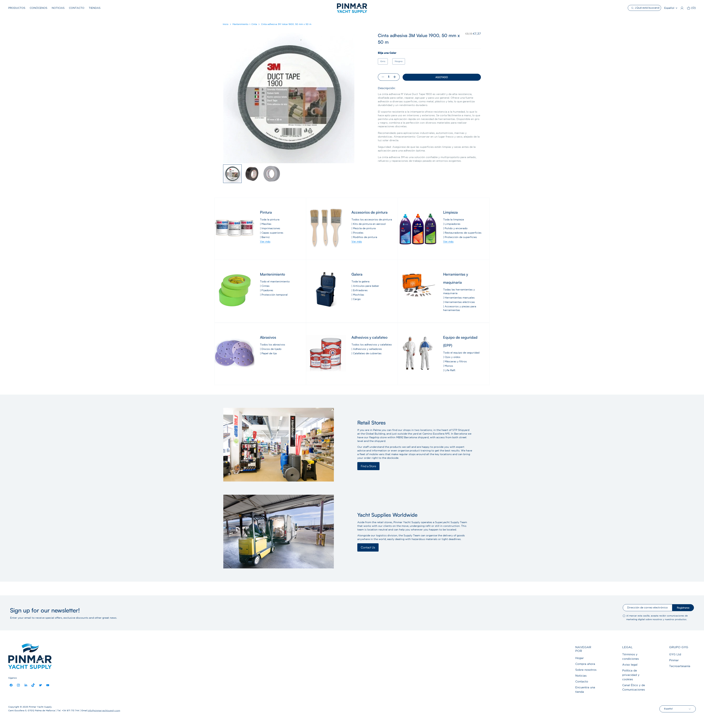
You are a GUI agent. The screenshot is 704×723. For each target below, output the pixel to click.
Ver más (265, 242)
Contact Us (368, 547)
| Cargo (356, 299)
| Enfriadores (359, 290)
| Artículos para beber (365, 286)
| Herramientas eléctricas (459, 302)
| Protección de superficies (460, 237)
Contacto (76, 8)
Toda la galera (360, 282)
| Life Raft (449, 370)
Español (669, 8)
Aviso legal (629, 665)
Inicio (225, 24)
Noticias (58, 8)
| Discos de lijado (270, 349)
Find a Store (368, 466)
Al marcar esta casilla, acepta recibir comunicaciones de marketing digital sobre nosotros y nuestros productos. (657, 618)
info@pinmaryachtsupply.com (104, 711)
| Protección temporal (274, 295)
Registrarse (683, 607)
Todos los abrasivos (272, 345)
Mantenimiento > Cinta (244, 24)
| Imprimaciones (270, 228)
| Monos (448, 366)
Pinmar (674, 660)
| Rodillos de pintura (364, 237)
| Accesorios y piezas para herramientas (459, 308)
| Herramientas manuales (459, 298)
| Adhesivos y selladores (366, 349)
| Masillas (265, 224)
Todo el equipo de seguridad (461, 353)
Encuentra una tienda (585, 689)
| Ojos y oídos (451, 357)
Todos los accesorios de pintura (371, 220)
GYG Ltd (675, 654)
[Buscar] (633, 8)
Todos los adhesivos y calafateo (371, 345)
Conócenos (38, 8)
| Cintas (265, 286)
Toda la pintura (269, 220)
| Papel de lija (268, 353)
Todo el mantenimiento (275, 282)
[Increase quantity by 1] (396, 77)
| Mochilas (357, 295)
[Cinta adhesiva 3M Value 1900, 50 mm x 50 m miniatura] (232, 174)
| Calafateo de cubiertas (366, 353)
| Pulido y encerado (455, 228)
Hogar (579, 658)
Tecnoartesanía (679, 666)
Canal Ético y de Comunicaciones (633, 687)
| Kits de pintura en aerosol (368, 224)
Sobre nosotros (585, 670)
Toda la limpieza (453, 220)
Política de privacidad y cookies (630, 675)
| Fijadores (266, 290)
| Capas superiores (271, 233)
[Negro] (399, 65)
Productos (16, 8)
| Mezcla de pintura (363, 228)
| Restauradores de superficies (462, 233)
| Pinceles (357, 233)
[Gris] (383, 65)
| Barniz (265, 237)
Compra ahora (585, 664)
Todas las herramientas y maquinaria (459, 291)
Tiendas (94, 8)
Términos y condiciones (630, 656)
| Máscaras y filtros (455, 361)
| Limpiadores (451, 224)
